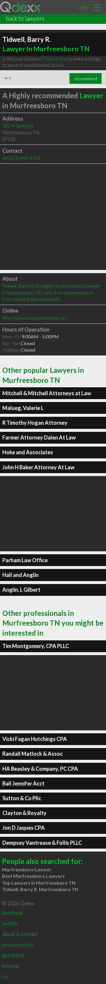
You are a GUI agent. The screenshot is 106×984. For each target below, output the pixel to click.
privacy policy (18, 944)
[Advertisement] (53, 217)
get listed (13, 955)
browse (10, 965)
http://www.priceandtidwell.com (34, 318)
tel (21, 157)
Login (82, 7)
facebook (12, 912)
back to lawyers (25, 18)
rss (5, 976)
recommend (85, 78)
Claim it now (55, 58)
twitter (10, 923)
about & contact (20, 934)
